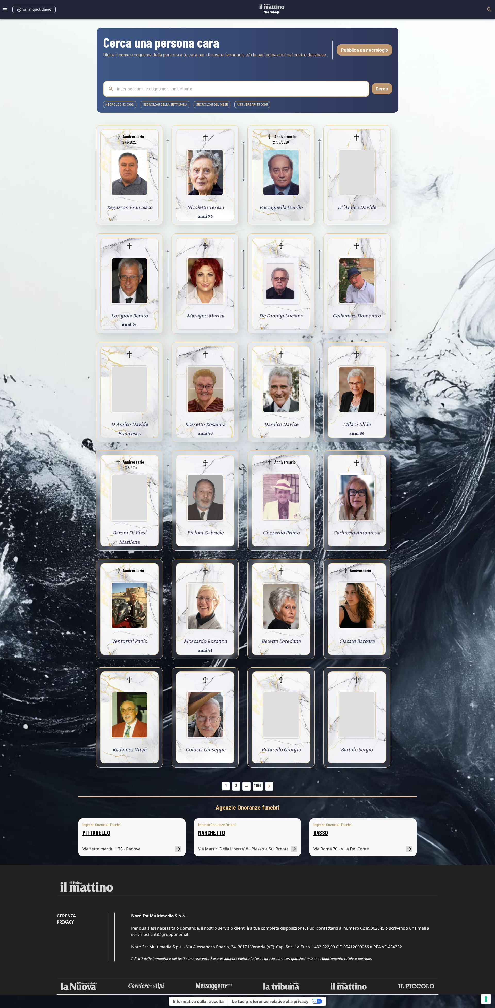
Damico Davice (281, 424)
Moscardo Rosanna (205, 641)
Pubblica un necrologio (364, 50)
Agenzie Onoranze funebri (248, 807)
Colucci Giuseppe (205, 749)
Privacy (65, 922)
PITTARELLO (96, 832)
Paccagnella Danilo (281, 207)
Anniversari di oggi (252, 104)
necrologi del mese (212, 104)
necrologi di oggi (119, 104)
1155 (258, 785)
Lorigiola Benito (129, 315)
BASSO (321, 832)
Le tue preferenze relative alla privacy (270, 1001)
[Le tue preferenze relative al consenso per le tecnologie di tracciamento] (486, 999)
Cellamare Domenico (357, 315)
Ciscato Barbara (357, 641)
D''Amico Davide (356, 207)
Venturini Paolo (129, 641)
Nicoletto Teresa (205, 207)
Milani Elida (357, 424)
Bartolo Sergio (357, 749)
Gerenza (66, 916)
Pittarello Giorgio (281, 749)
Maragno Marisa (205, 315)
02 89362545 (372, 928)
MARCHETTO (211, 832)
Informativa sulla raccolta (198, 1001)
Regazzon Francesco (129, 207)
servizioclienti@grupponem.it (159, 934)
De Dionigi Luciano (281, 315)
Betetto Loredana (281, 641)
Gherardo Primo (281, 532)
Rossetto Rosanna (205, 424)
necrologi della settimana (165, 104)
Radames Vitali (129, 749)
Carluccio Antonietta (356, 532)
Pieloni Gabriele (205, 532)
